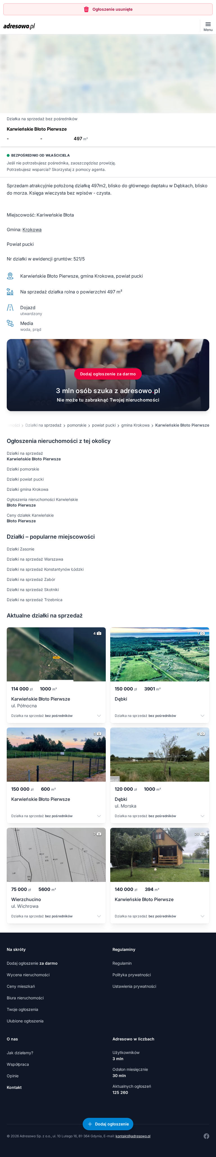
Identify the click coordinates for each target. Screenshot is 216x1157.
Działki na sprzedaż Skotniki (33, 589)
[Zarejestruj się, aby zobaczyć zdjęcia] (108, 73)
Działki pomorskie (23, 469)
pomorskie (76, 425)
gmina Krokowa (135, 425)
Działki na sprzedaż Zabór (31, 579)
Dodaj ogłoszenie (32, 963)
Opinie (13, 1075)
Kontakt (14, 1087)
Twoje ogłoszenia (22, 1009)
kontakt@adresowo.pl (133, 1136)
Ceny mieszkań (21, 986)
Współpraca (18, 1064)
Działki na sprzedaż (43, 425)
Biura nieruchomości (25, 997)
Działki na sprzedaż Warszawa (35, 559)
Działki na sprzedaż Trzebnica (34, 599)
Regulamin (122, 963)
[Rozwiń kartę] (99, 716)
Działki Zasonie (20, 549)
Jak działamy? (20, 1052)
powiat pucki (104, 425)
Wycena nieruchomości (28, 974)
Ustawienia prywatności (134, 986)
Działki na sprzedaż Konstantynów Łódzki (45, 569)
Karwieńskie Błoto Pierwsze (182, 425)
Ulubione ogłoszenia (25, 1020)
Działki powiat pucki (25, 479)
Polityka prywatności (131, 974)
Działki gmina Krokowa (27, 489)
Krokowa (32, 229)
